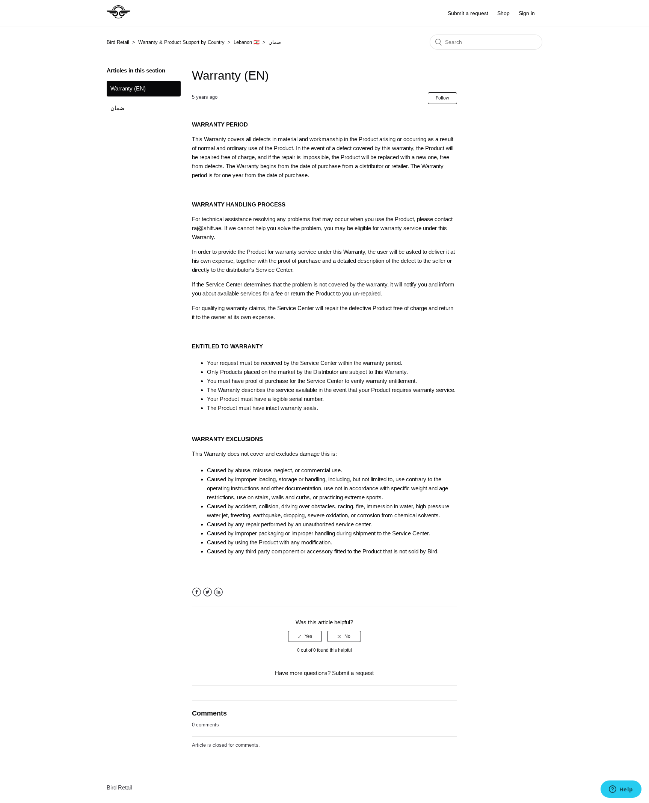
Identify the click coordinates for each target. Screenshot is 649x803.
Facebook (196, 592)
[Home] (118, 17)
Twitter (207, 592)
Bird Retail (118, 42)
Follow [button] (442, 98)
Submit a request (468, 13)
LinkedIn (218, 592)
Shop (503, 13)
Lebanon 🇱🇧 (247, 42)
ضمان (275, 42)
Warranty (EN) (128, 88)
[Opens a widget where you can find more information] (620, 789)
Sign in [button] (527, 13)
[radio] (305, 636)
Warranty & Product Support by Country (182, 42)
